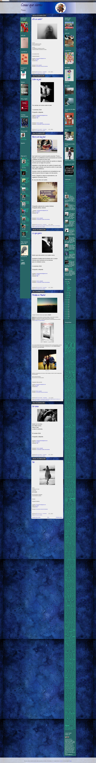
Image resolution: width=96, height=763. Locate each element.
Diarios (72, 455)
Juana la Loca (71, 538)
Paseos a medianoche (68, 619)
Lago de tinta (71, 562)
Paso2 (72, 619)
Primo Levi (73, 652)
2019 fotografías (72, 348)
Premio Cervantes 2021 (72, 646)
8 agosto (69, 367)
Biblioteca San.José (49, 225)
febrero (68, 295)
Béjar (67, 406)
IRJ (68, 526)
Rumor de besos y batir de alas (71, 675)
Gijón (69, 508)
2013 (67, 318)
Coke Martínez (73, 434)
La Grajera (72, 551)
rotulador (66, 675)
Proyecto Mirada (70, 656)
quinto (70, 662)
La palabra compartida (68, 557)
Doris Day (73, 457)
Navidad (66, 606)
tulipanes (67, 706)
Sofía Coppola (69, 689)
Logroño (66, 573)
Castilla (74, 423)
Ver (33, 462)
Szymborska (70, 696)
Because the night (71, 405)
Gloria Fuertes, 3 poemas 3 (27, 188)
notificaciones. (66, 609)
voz (67, 724)
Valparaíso (66, 714)
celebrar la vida (70, 424)
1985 (73, 340)
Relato (72, 668)
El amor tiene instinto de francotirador (70, 470)
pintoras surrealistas (70, 628)
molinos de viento (67, 599)
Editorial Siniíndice (67, 467)
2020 (67, 306)
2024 (67, 299)
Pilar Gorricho (67, 627)
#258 (67, 324)
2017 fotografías (73, 347)
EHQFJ (68, 469)
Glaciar (74, 509)
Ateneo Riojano (67, 397)
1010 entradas (73, 327)
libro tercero (69, 568)
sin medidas (66, 688)
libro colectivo (66, 568)
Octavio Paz (72, 611)
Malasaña (71, 580)
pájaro (74, 615)
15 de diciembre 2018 (71, 331)
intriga (65, 525)
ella (68, 480)
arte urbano (69, 393)
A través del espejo (72, 229)
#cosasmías (73, 324)
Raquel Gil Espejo (67, 665)
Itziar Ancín (68, 527)
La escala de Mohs (71, 550)
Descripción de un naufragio (71, 450)
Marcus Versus (69, 585)
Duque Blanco (69, 458)
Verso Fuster (73, 717)
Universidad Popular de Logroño (70, 708)
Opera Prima (69, 612)
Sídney (72, 687)
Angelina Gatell (73, 385)
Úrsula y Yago (73, 710)
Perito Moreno (73, 624)
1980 (71, 340)
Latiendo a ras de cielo (71, 563)
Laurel (70, 564)
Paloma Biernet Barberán (71, 617)
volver (69, 723)
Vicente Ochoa (70, 719)
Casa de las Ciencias (70, 423)
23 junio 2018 (70, 355)
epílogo (74, 484)
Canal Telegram (67, 189)
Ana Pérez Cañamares (72, 383)
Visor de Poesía (67, 722)
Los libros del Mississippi (71, 574)
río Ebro (70, 672)
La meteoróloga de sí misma (70, 553)
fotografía (38, 73)
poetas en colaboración (69, 642)
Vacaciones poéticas (68, 712)
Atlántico (71, 397)
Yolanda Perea (70, 728)
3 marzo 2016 (73, 360)
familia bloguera (67, 491)
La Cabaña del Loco (71, 546)
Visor (74, 720)
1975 (68, 340)
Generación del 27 (73, 507)
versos (65, 718)
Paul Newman (69, 621)
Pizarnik (66, 629)
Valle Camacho (72, 713)
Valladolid (69, 713)
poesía (41, 73)
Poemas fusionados (69, 635)
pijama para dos (73, 625)
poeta (65, 641)
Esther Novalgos (69, 487)
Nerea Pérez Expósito (70, 606)
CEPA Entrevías (73, 426)
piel (70, 625)
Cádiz (70, 417)
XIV (72, 727)
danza (74, 445)
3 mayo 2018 (66, 361)
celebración (66, 424)
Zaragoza (66, 729)
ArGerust (66, 393)
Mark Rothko (73, 591)
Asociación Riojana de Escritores (69, 396)
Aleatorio (70, 376)
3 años (70, 360)
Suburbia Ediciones (70, 695)
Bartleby (66, 403)
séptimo (72, 683)
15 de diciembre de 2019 (72, 333)
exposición (69, 488)
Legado (74, 564)
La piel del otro (69, 559)
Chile (68, 430)
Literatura (69, 569)
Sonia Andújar (69, 693)
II (70, 519)
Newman (74, 606)
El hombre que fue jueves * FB (69, 183)
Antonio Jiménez (67, 390)
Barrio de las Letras (71, 402)
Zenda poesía (68, 729)
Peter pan (69, 625)
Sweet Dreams (67, 696)
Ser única (35, 406)
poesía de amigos (67, 638)
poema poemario (67, 631)
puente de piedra (67, 659)
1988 (65, 341)
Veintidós (69, 714)
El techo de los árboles (71, 479)
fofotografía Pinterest (68, 497)
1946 (71, 339)
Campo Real (73, 418)
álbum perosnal (70, 375)
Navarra (74, 605)
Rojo (71, 674)
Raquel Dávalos (73, 664)
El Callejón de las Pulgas (71, 473)
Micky (70, 595)
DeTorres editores (70, 452)
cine (72, 432)
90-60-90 (72, 369)
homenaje (66, 519)
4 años (69, 361)
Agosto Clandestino (72, 372)
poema (74, 630)
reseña (65, 669)
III (74, 519)
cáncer (65, 419)
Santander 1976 (71, 677)
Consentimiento (73, 438)
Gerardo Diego (66, 508)
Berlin (65, 407)
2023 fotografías (73, 352)
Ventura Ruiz (73, 716)
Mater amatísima (67, 593)
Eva (72, 487)
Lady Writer (66, 562)
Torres (65, 705)
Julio (68, 540)
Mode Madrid (73, 598)
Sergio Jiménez (67, 684)
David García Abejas (72, 446)
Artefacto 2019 (71, 394)
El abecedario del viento (72, 469)
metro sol (66, 595)
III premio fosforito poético (68, 520)
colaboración (66, 436)
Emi (74, 480)
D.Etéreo (72, 445)
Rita (65, 674)
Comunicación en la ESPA (69, 437)
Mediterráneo (70, 594)
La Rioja (73, 559)
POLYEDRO (24, 194)
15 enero (70, 337)
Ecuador (74, 460)
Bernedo (68, 407)
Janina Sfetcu (73, 528)
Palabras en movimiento (68, 616)
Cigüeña (66, 431)
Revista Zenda (70, 671)
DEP (65, 449)
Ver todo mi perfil (23, 139)
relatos (74, 668)
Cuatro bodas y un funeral (71, 444)
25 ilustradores (69, 357)
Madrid (66, 580)
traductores (68, 705)
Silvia (74, 687)
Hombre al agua (72, 518)
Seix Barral (71, 682)
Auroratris (68, 399)
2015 (67, 315)
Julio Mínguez (71, 540)
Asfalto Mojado (73, 395)
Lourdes (66, 575)
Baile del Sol (68, 400)
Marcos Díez (71, 583)
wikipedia (44, 73)
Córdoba (66, 439)
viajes (70, 718)
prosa (67, 653)
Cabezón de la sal (67, 417)
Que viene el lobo (72, 660)
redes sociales (73, 666)
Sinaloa (69, 688)
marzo (68, 294)
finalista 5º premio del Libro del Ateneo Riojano (70, 495)
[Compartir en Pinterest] (52, 71)
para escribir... (66, 618)
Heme (26, 232)
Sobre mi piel (36, 79)
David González (67, 448)
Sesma (74, 686)
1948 (73, 339)
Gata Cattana (68, 507)
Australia (70, 399)
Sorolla (66, 695)
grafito (71, 512)
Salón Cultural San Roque (71, 676)
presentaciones (67, 652)
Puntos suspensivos (67, 660)
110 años (68, 328)
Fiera (67, 494)
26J (72, 358)
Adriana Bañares (68, 371)
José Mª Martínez (57, 225)
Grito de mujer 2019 (72, 513)
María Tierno (70, 588)
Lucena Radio (73, 576)
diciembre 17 (66, 456)
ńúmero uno (68, 610)
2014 (67, 316)
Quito (72, 662)
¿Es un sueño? (37, 19)
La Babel (69, 544)
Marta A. (69, 592)
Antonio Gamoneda (72, 389)
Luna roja (69, 579)
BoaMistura (68, 413)
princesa (66, 653)
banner (74, 401)
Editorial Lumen (67, 466)
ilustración (74, 520)
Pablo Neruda (71, 613)
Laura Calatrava (67, 564)
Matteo (70, 593)
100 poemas (70, 327)
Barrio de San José (38, 137)
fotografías (66, 501)
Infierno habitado (69, 522)
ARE (65, 391)
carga (26, 171)
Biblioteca (74, 407)
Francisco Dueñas (67, 503)
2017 (67, 311)
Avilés (72, 399)
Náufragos (68, 605)
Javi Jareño (66, 529)
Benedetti (69, 406)
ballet (71, 400)
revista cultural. (70, 670)
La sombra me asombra (27, 203)
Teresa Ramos (68, 701)
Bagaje (74, 399)
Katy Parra (73, 541)
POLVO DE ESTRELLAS (71, 252)
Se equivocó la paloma (69, 288)
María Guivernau (73, 586)
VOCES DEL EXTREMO (24, 170)
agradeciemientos (67, 373)
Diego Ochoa (70, 456)
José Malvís (73, 534)
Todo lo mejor (69, 290)
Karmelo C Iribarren (69, 541)
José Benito (66, 533)
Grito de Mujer (67, 513)
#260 (71, 324)
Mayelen (72, 593)
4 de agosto (72, 361)
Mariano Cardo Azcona (70, 589)
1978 (70, 340)
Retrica (68, 669)
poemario (71, 631)
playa (65, 630)
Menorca (74, 594)
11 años (66, 328)
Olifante (66, 612)
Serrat (70, 684)
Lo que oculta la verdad (71, 571)
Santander (66, 677)
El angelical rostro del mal (68, 472)
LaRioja (74, 562)
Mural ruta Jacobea (72, 603)
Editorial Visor (67, 468)
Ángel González (67, 385)
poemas (66, 634)
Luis (65, 577)
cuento (66, 445)
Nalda (65, 605)
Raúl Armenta (72, 665)
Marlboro (66, 592)
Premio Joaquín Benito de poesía (69, 648)
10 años (70, 195)
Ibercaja (69, 519)
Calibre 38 (70, 418)
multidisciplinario (67, 603)
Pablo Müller (67, 613)
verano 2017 (66, 717)
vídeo (74, 719)
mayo (68, 283)
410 (69, 236)
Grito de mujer (71, 244)
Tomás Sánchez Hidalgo (71, 704)
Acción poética (69, 370)
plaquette (74, 629)
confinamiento (69, 438)
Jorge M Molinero (69, 532)
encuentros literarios (67, 482)
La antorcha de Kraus (25, 201)
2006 (70, 342)
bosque (72, 413)
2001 (66, 342)
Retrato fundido (71, 220)
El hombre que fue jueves (70, 476)
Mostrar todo (28, 238)
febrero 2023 (73, 491)
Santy (67, 680)
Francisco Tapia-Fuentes (71, 504)
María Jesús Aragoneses (68, 587)
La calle (68, 286)
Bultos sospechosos (69, 415)
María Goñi (68, 586)
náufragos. (71, 605)
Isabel (70, 526)
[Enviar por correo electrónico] (48, 71)
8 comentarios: (44, 224)
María (72, 585)
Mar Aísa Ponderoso (72, 582)
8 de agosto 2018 (72, 367)
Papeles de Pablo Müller (24, 159)
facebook (74, 490)
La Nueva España (72, 556)
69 (65, 366)
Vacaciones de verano (71, 711)
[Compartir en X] (50, 71)
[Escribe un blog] (49, 71)
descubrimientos (67, 451)
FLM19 (74, 496)
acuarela (72, 370)
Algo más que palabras (25, 209)
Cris (74, 440)
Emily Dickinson (67, 481)
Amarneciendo (67, 181)
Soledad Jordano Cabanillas (69, 690)
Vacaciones (66, 711)
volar (67, 723)
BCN (74, 403)
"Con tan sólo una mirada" (27, 210)
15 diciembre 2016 (71, 335)
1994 (69, 341)
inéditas (68, 521)
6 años (70, 365)
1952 (74, 339)
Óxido (74, 612)
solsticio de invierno (69, 692)
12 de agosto (71, 328)
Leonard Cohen (67, 565)
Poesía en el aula (72, 638)
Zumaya (72, 729)
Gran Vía (73, 512)
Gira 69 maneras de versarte (70, 509)
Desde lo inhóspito (71, 451)
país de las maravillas (70, 615)
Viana (72, 718)
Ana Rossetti (66, 384)
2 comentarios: (44, 129)
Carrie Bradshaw (70, 421)
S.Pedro (66, 676)
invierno (70, 525)
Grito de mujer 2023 (72, 514)
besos (71, 407)
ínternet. (74, 524)
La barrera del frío (69, 545)
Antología (68, 389)
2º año (71, 359)
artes (74, 394)
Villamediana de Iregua (68, 720)
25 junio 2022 (73, 357)
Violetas (72, 720)
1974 (67, 340)
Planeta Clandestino (69, 629)
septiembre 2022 (69, 683)
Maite (68, 580)
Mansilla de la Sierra (70, 581)
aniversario (71, 388)
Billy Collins (69, 411)
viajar (68, 718)
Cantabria (68, 419)
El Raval (68, 478)
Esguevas (67, 486)
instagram (74, 522)
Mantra (74, 581)
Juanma (69, 539)
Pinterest (66, 628)
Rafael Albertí (69, 664)
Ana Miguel (68, 383)
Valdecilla (66, 713)
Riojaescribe (73, 672)
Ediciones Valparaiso (72, 463)
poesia (70, 636)
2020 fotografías (69, 349)
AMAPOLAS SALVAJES (71, 379)
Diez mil (74, 456)
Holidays (67, 518)
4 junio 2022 (69, 363)
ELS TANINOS (71, 480)
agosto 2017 (66, 372)
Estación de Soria (70, 486)
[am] (65, 324)
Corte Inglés (71, 439)
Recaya (70, 666)
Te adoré (73, 699)
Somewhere (73, 692)
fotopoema (66, 502)
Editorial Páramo (72, 466)
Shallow (70, 687)
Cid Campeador (73, 430)
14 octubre (72, 329)
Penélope (70, 623)
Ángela (70, 385)
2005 (68, 342)
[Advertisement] (25, 282)
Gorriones (27, 225)
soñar (74, 694)
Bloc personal (70, 412)
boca (71, 413)
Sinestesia (71, 688)
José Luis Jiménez (70, 533)
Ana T (69, 384)
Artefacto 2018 (67, 394)
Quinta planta (67, 662)
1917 (69, 339)
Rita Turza (23, 137)
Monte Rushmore (73, 599)
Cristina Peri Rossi (71, 442)
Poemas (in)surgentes (70, 634)
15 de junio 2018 (67, 334)
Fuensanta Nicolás (67, 506)
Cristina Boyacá (67, 442)
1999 (70, 341)
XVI (74, 727)
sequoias (74, 683)
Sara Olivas (70, 680)
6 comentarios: (44, 287)
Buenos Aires (69, 414)
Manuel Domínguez (67, 582)
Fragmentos (69, 502)
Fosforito (74, 497)
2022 (67, 303)
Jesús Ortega (70, 531)
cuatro (67, 444)
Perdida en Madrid (38, 295)
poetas (66, 642)
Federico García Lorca (68, 492)
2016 (36, 73)
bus (74, 415)
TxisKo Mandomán (70, 706)
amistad (73, 381)
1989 (67, 341)
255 (71, 358)
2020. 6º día (73, 349)
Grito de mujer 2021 (67, 514)
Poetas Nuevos (70, 644)
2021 (67, 304)
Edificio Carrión (67, 464)
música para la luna (67, 604)
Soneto (66, 693)
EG (22, 187)
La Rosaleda (66, 561)
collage (69, 436)
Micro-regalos (24, 216)
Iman (65, 521)
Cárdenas (74, 419)
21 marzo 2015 (70, 354)
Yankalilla (66, 728)
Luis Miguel (72, 577)
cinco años (70, 431)
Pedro (72, 621)
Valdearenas (73, 712)
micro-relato (73, 595)
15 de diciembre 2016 (70, 330)
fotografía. (73, 500)
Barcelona (66, 402)
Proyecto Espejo (69, 654)
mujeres (69, 600)
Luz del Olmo (73, 579)
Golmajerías (69, 510)
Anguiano (66, 387)
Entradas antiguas (59, 517)
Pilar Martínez (73, 627)
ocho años (68, 611)
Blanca (72, 411)
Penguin (72, 623)
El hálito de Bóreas (71, 475)
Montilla (66, 600)
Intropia (68, 525)
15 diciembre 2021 (71, 336)
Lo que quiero (37, 233)
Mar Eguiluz (66, 583)
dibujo (74, 455)
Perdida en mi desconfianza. (40, 320)
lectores (72, 564)
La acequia (23, 224)
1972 (65, 340)
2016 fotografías (43, 225)
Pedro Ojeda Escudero (70, 622)
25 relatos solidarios (67, 358)
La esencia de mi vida (70, 551)
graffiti (69, 512)
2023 (67, 301)
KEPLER (66, 543)
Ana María (69, 382)
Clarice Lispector (69, 433)
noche (65, 607)
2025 (67, 281)
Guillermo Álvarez (72, 516)
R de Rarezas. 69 (70, 663)
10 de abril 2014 (72, 325)
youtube (74, 728)
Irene (67, 526)
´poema (66, 325)
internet (53, 225)
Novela (69, 609)
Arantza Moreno (72, 390)
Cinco (68, 431)
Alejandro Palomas (70, 377)
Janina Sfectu (69, 528)
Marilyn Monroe (69, 591)
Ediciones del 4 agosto (71, 462)
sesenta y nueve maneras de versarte (70, 685)
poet (74, 640)
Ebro (72, 458)
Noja (67, 607)
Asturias (74, 396)
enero (68, 297)
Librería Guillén (67, 567)
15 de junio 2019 (72, 334)
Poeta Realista (73, 641)
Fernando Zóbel (67, 493)
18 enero (67, 339)
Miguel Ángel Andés (68, 597)
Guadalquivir (68, 516)
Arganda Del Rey (69, 391)
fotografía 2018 (68, 500)
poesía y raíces (72, 640)
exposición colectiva (69, 490)
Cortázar (68, 439)
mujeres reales (72, 601)
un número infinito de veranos (71, 707)
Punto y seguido (39, 65)
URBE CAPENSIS (68, 710)
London (70, 573)
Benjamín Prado (73, 406)
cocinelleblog (68, 434)
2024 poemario (69, 353)
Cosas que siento (31, 5)
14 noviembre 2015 (68, 329)
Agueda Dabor (71, 373)
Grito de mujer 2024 (67, 515)
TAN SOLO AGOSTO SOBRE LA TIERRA (70, 698)
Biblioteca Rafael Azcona (68, 409)
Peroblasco (66, 625)
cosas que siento (71, 441)
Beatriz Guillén (67, 405)
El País (73, 476)
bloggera (66, 413)
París (69, 618)
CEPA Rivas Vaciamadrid (68, 427)
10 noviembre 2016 (38, 225)
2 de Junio (72, 341)
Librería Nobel (72, 567)
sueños (74, 695)
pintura (74, 628)
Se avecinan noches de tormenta (69, 681)
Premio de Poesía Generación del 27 (70, 647)
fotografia (69, 498)
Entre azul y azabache (70, 484)
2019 (67, 308)
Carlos (65, 420)
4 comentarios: (44, 71)
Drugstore (66, 458)
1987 (74, 340)
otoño (72, 612)
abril (68, 292)
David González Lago (72, 448)
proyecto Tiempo (69, 658)
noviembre (72, 609)
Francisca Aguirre (73, 502)
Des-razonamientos (69, 449)
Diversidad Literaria (68, 457)
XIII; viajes (70, 727)
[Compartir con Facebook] (51, 71)
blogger (74, 412)
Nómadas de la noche (72, 607)
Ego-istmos (71, 468)
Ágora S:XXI (73, 371)
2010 (74, 342)
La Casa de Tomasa (70, 549)
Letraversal (71, 565)
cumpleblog (68, 445)
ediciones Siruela (67, 463)
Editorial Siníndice (72, 467)
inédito (70, 521)
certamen (72, 428)
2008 (73, 342)
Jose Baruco (73, 532)
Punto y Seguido (72, 659)
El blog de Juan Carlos (25, 178)
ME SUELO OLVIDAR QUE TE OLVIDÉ (27, 219)
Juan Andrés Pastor (71, 537)
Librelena (74, 565)
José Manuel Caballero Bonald (70, 535)
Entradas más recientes (36, 517)
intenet (66, 524)
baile (65, 400)
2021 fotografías (69, 351)
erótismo (66, 485)
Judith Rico (71, 539)
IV (66, 528)
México (68, 595)
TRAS (70, 705)
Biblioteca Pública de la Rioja (70, 408)
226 (66, 355)
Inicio (48, 517)
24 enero (73, 355)
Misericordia (68, 598)
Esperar (70, 260)
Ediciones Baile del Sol (68, 461)
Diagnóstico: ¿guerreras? (68, 455)
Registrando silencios (67, 668)
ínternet (71, 523)
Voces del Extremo (71, 722)
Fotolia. (74, 501)
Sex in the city (67, 687)
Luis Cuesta (68, 577)
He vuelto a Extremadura (71, 269)
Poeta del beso (69, 641)
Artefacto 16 (73, 393)
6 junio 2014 (73, 365)
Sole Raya (73, 689)
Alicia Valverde (70, 378)
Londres (72, 573)
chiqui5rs (70, 430)
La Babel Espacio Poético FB (69, 185)
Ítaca (65, 527)
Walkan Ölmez (71, 724)
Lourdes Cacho (70, 575)
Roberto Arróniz (68, 674)
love (67, 576)
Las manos (66, 563)
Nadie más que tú (72, 604)
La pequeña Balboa (68, 558)
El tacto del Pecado (25, 231)
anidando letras (70, 387)
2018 (67, 309)
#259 (69, 324)
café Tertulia (66, 418)
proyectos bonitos (73, 658)
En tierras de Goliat (72, 481)
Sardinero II (73, 680)
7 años (74, 366)
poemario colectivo (69, 633)
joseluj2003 (66, 537)
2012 (65, 343)
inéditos (73, 521)
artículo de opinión (67, 395)
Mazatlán (67, 594)
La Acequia (69, 543)
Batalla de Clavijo (70, 403)
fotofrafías (66, 498)
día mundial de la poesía (71, 454)
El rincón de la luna (71, 478)
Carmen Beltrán (69, 420)
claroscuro (72, 433)
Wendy (74, 724)
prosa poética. (70, 653)
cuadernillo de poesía (70, 443)
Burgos (73, 415)
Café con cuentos (73, 417)
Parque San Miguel (72, 618)
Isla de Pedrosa (73, 526)
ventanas (70, 716)
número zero (72, 610)
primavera (70, 652)
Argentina (74, 391)
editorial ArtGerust (72, 464)
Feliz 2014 (73, 492)
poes (68, 636)
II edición (72, 519)
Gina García (72, 508)
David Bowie (67, 447)
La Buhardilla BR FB (68, 187)
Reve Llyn (71, 669)
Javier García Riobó (70, 529)
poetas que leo (69, 645)
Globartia (66, 510)
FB (70, 491)
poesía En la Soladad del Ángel (69, 639)
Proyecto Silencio (69, 657)
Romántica (73, 674)
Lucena (70, 576)
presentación (73, 651)
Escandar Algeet (69, 485)
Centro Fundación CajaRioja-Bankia (70, 426)
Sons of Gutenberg (70, 694)
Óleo (74, 611)
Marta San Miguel (72, 592)
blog (72, 412)
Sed (69, 204)
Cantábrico (71, 419)
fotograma (70, 501)
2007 (71, 342)
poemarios (74, 633)
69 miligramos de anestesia (69, 366)
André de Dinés (73, 384)
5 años (73, 363)
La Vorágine (73, 561)
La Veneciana (70, 561)
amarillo (66, 381)
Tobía (71, 701)
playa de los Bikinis (69, 630)
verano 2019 (70, 717)
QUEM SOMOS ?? (27, 196)
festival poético (71, 493)
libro (74, 567)
